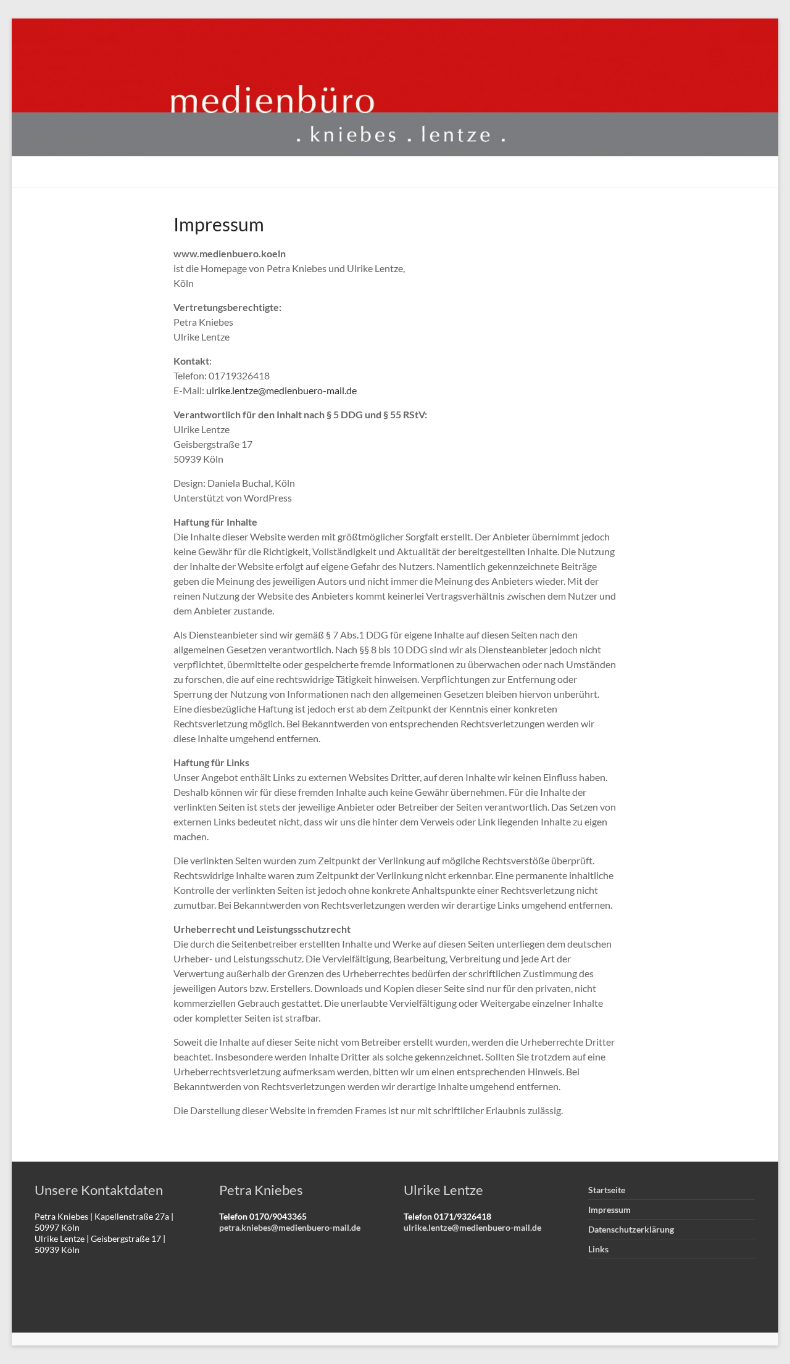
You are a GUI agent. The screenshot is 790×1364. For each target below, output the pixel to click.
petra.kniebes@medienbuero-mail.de (289, 1227)
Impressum (609, 1209)
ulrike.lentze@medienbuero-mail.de (281, 390)
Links (598, 1249)
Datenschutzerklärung (631, 1229)
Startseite (606, 1189)
